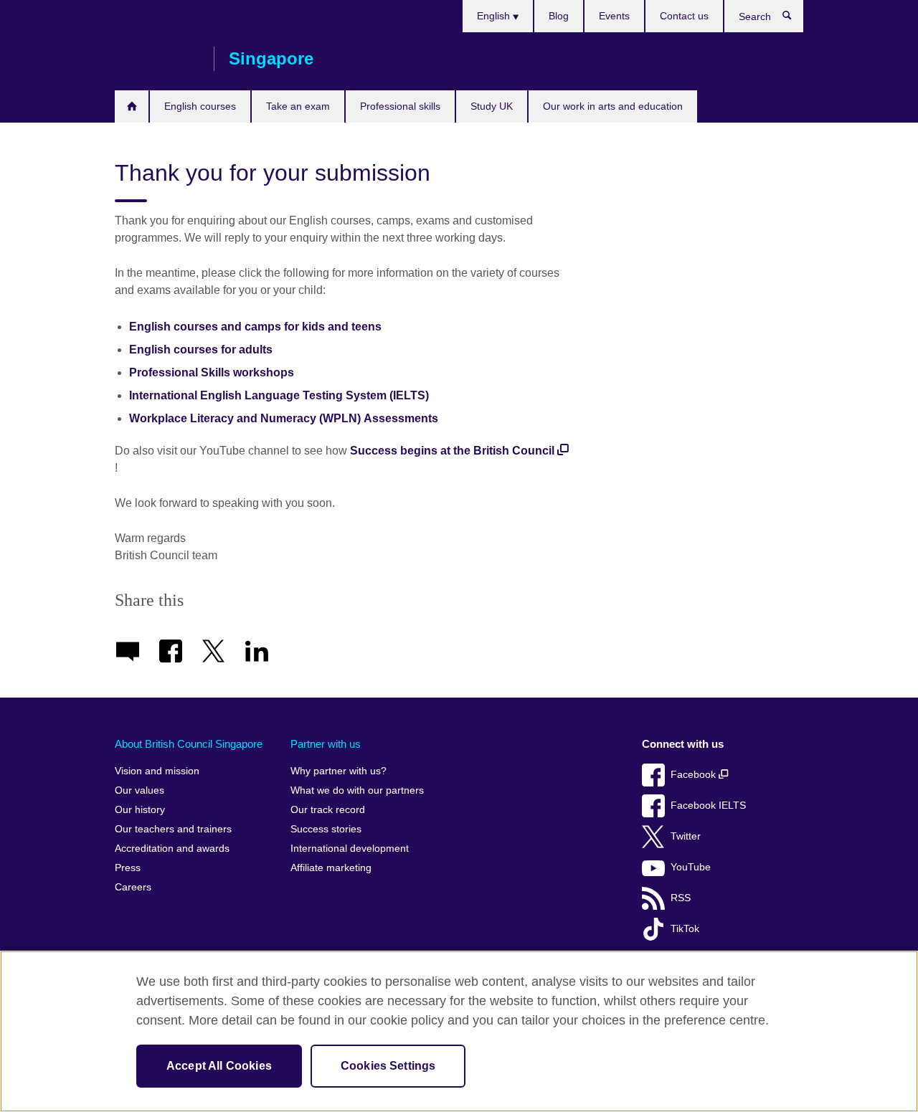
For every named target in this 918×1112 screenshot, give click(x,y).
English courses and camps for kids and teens (255, 326)
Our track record (327, 809)
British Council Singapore (157, 59)
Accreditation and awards (172, 848)
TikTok (685, 928)
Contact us (684, 16)
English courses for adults (201, 349)
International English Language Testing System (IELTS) (279, 395)
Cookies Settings (388, 1066)
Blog (559, 16)
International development (349, 848)
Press (128, 867)
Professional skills (400, 106)
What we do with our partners (357, 790)
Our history (140, 809)
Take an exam (298, 106)
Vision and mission (157, 771)
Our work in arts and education (613, 106)
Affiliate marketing (331, 867)
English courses (200, 106)
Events (614, 16)
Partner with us (325, 744)
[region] (459, 1031)
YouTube (691, 867)
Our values (139, 790)
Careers (133, 887)
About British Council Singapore (188, 744)
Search (794, 18)
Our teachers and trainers (173, 829)
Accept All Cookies (219, 1066)
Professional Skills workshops (211, 372)
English (495, 16)
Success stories (325, 829)
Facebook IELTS (708, 805)
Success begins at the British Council (452, 451)
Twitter (686, 836)
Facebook (695, 774)
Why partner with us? (338, 771)
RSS (681, 898)
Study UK (491, 106)
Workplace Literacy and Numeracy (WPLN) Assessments (283, 418)
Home (131, 106)
